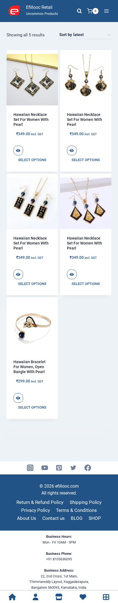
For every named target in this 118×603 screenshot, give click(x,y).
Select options (32, 160)
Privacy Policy (35, 510)
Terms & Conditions (76, 510)
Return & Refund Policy (39, 502)
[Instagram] (30, 467)
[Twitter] (73, 467)
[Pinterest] (59, 467)
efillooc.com (66, 486)
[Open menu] (106, 11)
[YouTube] (44, 467)
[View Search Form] (79, 11)
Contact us (53, 518)
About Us (26, 518)
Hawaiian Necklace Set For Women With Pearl (31, 119)
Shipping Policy (86, 502)
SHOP (95, 518)
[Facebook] (87, 467)
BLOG (77, 518)
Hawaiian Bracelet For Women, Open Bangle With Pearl (29, 367)
